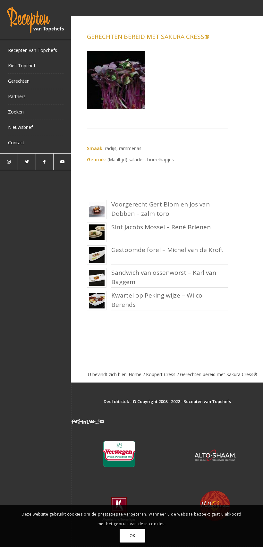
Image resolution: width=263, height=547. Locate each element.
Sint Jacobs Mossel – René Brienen (161, 227)
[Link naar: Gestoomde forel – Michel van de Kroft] (97, 255)
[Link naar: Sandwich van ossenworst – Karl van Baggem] (97, 278)
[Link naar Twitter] (26, 162)
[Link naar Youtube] (62, 162)
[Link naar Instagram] (9, 162)
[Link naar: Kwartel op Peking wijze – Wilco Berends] (97, 300)
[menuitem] (35, 50)
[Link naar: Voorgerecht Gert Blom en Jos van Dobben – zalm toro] (97, 209)
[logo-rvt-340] (35, 20)
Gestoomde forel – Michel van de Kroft (167, 250)
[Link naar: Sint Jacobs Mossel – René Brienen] (97, 232)
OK (132, 535)
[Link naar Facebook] (44, 162)
